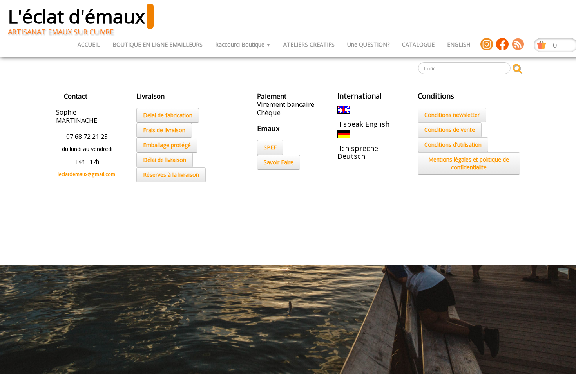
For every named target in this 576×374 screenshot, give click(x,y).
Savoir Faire (278, 162)
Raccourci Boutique (243, 44)
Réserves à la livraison (171, 174)
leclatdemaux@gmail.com (86, 174)
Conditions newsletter (452, 115)
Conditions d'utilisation (453, 144)
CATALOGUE (418, 44)
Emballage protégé (167, 145)
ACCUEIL (89, 44)
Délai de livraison (164, 160)
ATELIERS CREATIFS (309, 44)
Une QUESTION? (368, 44)
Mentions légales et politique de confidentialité (468, 163)
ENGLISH (458, 44)
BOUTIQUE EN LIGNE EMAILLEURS (157, 44)
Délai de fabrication (167, 115)
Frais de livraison (164, 130)
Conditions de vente (449, 129)
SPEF (270, 147)
